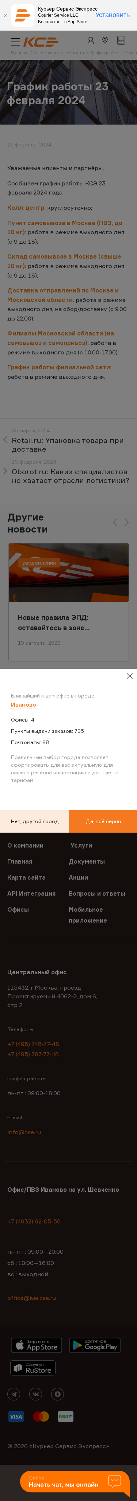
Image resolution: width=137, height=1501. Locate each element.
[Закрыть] (5, 15)
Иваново (23, 704)
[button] (75, 1484)
